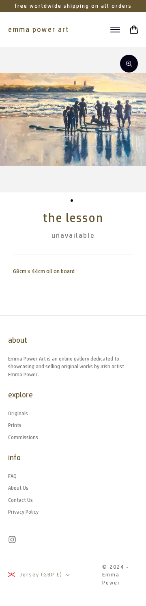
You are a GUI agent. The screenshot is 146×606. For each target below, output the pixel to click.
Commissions (23, 437)
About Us (18, 488)
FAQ (12, 476)
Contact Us (20, 500)
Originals (18, 413)
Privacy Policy (23, 511)
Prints (14, 425)
